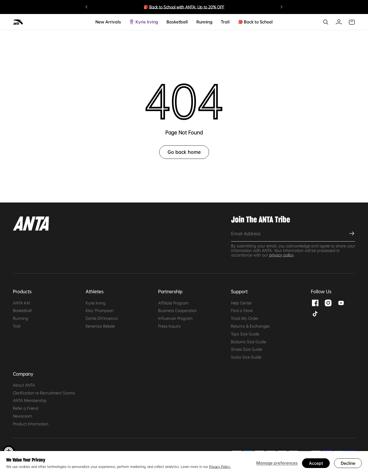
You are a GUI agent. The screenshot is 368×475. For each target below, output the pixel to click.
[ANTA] (18, 22)
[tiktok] (315, 312)
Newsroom (22, 416)
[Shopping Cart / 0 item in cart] (352, 22)
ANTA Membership (30, 400)
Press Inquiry (169, 326)
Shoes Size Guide (246, 349)
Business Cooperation (177, 310)
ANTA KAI (21, 303)
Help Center (241, 303)
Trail (16, 326)
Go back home (184, 152)
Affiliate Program (173, 303)
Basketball (22, 310)
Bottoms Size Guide (248, 341)
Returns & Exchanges (250, 326)
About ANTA (24, 385)
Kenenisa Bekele (100, 326)
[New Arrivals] (119, 22)
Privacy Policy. (220, 466)
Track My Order (244, 318)
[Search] (325, 22)
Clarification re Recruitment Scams (44, 392)
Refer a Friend (25, 408)
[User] (338, 22)
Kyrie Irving (96, 303)
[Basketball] (185, 22)
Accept (316, 463)
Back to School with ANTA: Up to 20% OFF (186, 7)
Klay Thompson (100, 310)
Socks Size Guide (246, 357)
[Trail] (227, 22)
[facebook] (315, 302)
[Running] (210, 22)
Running (20, 318)
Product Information (30, 423)
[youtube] (341, 302)
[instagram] (328, 302)
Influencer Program (175, 318)
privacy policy (281, 255)
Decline (348, 463)
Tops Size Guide (245, 333)
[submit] (351, 233)
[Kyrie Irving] (156, 22)
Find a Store (242, 310)
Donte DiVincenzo (102, 318)
